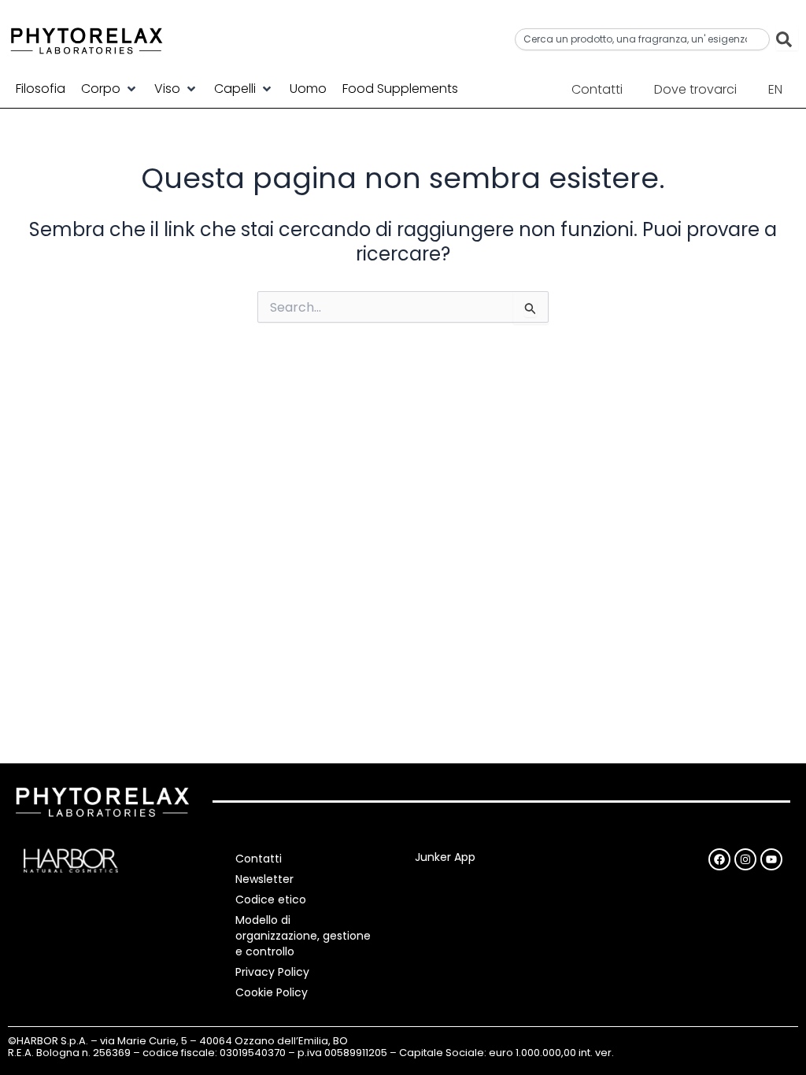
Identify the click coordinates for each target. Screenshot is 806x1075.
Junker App (445, 857)
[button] (109, 89)
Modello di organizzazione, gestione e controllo (303, 935)
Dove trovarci (695, 89)
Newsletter (264, 879)
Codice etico (270, 899)
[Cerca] (787, 39)
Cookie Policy (271, 992)
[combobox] (642, 39)
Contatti (597, 89)
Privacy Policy (272, 972)
